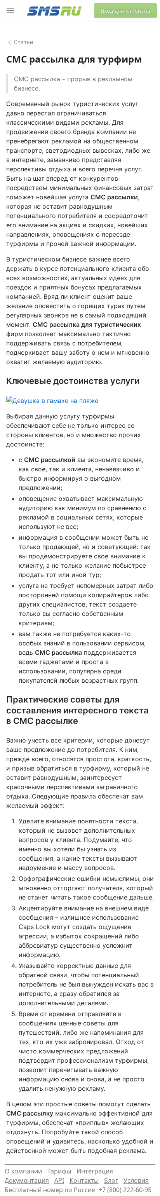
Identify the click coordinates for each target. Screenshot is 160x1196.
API (59, 1180)
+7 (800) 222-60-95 (125, 1190)
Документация (27, 1180)
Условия (136, 1180)
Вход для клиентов (125, 10)
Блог (111, 1180)
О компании (23, 1171)
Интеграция (95, 1171)
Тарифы (59, 1171)
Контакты (84, 1180)
